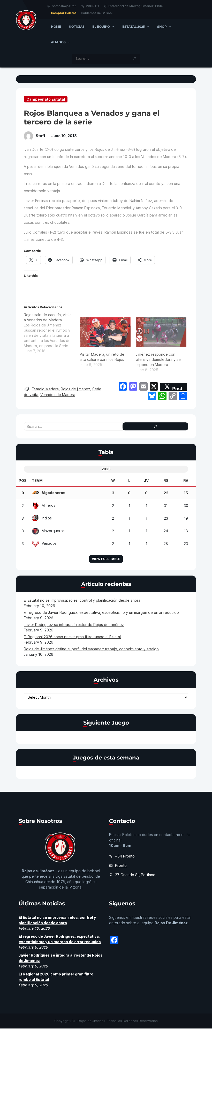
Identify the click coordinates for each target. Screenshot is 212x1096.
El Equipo (101, 26)
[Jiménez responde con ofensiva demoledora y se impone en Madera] (161, 331)
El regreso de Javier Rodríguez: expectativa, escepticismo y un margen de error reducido (101, 612)
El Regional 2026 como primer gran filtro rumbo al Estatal (72, 637)
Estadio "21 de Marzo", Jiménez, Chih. (135, 6)
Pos (23, 480)
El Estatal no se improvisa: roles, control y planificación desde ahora (82, 600)
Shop (162, 26)
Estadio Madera (45, 389)
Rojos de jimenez (75, 389)
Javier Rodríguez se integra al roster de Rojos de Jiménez (74, 624)
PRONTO (92, 6)
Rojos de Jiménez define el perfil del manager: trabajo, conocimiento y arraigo (91, 649)
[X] (154, 387)
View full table (106, 559)
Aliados (58, 42)
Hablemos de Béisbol (96, 13)
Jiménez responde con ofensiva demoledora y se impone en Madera (158, 359)
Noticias (77, 26)
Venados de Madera (57, 394)
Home (56, 26)
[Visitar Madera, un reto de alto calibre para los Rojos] (105, 331)
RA (185, 480)
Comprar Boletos (63, 13)
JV (146, 480)
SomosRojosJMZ (64, 6)
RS (166, 480)
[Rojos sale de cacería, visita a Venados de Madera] (52, 333)
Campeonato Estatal (45, 99)
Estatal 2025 (133, 26)
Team (37, 480)
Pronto (121, 865)
